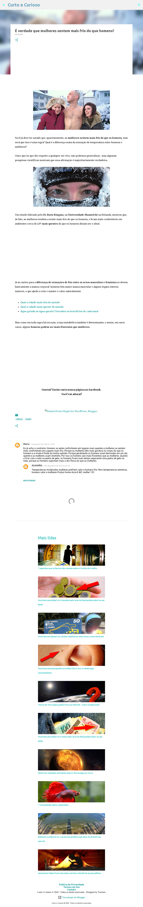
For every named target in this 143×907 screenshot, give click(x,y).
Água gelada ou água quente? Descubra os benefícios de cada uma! (59, 311)
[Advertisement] (71, 66)
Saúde (28, 419)
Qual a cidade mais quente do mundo (42, 306)
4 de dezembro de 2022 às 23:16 (56, 466)
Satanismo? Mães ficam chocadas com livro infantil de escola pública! (69, 873)
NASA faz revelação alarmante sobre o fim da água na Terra (65, 773)
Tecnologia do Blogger (73, 897)
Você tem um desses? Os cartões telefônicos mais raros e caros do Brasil (71, 636)
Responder (29, 480)
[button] (16, 40)
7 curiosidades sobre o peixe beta (53, 805)
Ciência (19, 419)
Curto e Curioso (24, 4)
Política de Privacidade (71, 884)
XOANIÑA (37, 465)
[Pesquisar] (139, 5)
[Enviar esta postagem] (16, 416)
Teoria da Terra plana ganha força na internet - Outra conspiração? (69, 705)
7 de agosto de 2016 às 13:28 (42, 444)
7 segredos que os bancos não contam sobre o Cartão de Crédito (67, 568)
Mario (26, 444)
